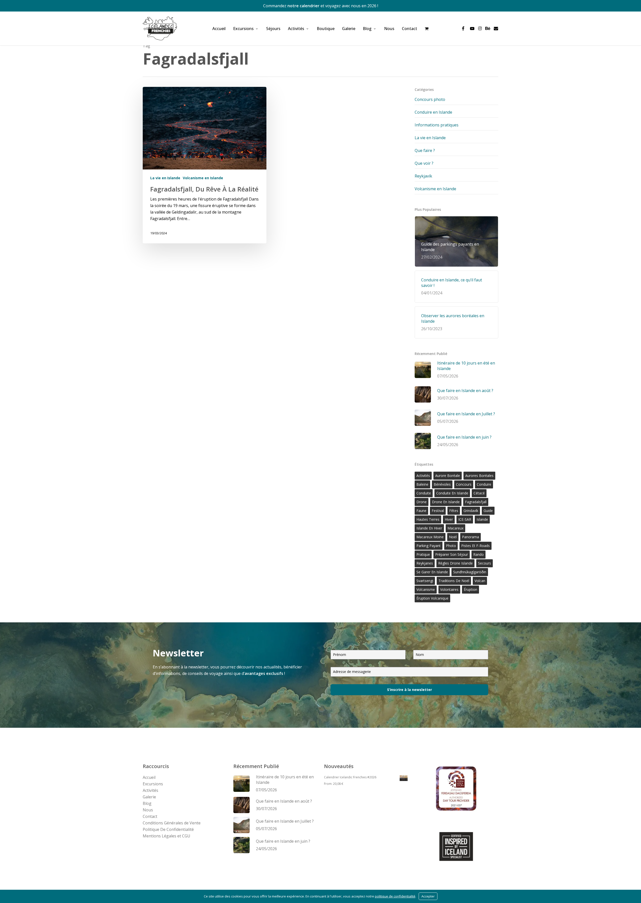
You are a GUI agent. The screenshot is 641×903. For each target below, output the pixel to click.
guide (488, 510)
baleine (422, 484)
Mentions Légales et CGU (166, 836)
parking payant (428, 545)
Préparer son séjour (451, 554)
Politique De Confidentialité (168, 829)
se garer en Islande (432, 572)
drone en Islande (446, 501)
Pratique (423, 554)
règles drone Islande (455, 563)
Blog (147, 803)
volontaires (449, 589)
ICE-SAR (464, 519)
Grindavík (470, 510)
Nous (148, 810)
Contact (150, 816)
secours (484, 563)
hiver (449, 519)
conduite (423, 493)
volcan (479, 580)
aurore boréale (447, 475)
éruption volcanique (432, 598)
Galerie (149, 797)
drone (421, 501)
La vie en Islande (165, 177)
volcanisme (425, 589)
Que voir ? (424, 163)
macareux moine (430, 536)
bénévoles (442, 484)
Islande (482, 519)
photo (451, 545)
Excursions (153, 784)
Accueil (149, 777)
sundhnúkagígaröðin (469, 572)
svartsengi (424, 580)
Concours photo (430, 99)
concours (463, 484)
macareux (455, 528)
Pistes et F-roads (475, 545)
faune (421, 510)
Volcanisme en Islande (203, 177)
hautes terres (427, 519)
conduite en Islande (452, 493)
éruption (470, 589)
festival (438, 510)
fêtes (453, 510)
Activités (150, 790)
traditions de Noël (453, 580)
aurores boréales (479, 475)
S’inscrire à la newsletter (409, 689)
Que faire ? (425, 150)
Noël (453, 536)
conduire (484, 484)
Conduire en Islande (433, 112)
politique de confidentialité (395, 896)
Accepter (428, 896)
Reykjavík (423, 176)
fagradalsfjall (476, 501)
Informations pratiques (436, 125)
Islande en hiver (429, 528)
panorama (470, 536)
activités (423, 475)
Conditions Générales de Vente (172, 823)
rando (478, 554)
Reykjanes (424, 563)
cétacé (479, 493)
